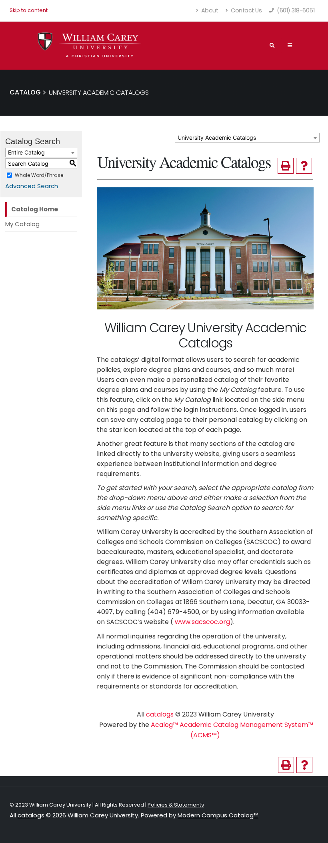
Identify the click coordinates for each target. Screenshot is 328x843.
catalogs (160, 714)
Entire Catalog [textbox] (26, 152)
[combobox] (247, 138)
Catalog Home (34, 209)
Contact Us (246, 10)
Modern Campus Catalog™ (218, 815)
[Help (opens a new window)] (304, 166)
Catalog (25, 92)
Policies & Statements (176, 805)
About (209, 10)
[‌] (289, 45)
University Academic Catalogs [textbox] (217, 137)
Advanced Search (31, 186)
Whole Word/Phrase (39, 175)
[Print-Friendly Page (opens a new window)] (286, 166)
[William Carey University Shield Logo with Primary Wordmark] (90, 45)
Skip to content (29, 10)
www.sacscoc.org (202, 621)
